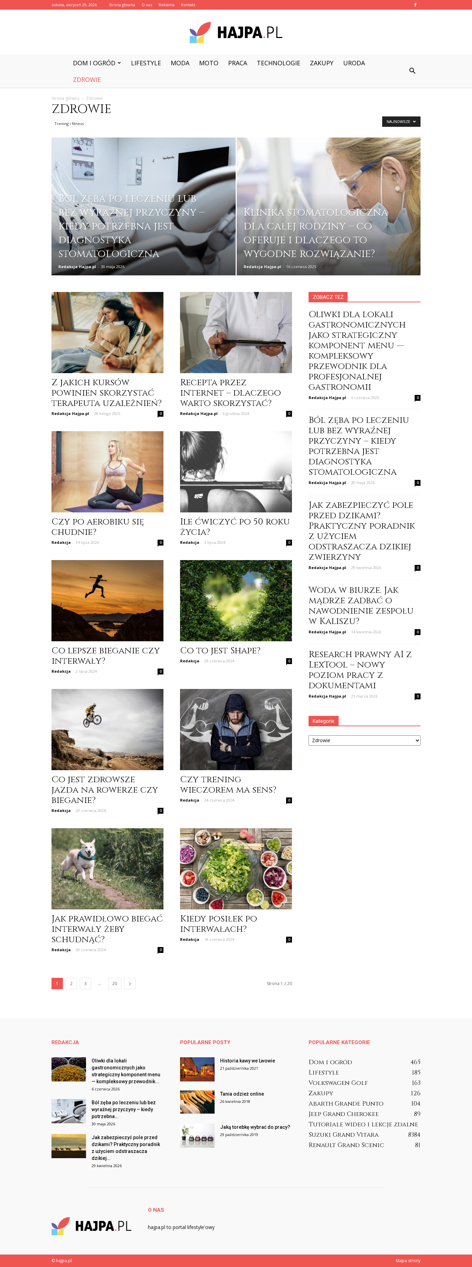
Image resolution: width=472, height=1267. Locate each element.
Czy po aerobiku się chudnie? (97, 527)
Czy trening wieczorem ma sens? (228, 785)
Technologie (278, 63)
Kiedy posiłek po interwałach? (218, 924)
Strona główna (122, 4)
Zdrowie (87, 79)
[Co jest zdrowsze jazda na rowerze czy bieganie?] (107, 729)
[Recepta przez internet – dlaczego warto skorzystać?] (236, 332)
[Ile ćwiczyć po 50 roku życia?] (236, 471)
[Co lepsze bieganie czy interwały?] (107, 600)
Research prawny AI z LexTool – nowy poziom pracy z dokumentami (360, 670)
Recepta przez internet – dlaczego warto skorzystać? (230, 393)
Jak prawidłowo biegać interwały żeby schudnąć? (107, 929)
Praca (237, 63)
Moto (208, 63)
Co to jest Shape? (220, 651)
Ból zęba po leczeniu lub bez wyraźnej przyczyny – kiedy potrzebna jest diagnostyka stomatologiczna (359, 446)
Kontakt (188, 4)
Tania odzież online (242, 1094)
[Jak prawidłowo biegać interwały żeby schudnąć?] (107, 868)
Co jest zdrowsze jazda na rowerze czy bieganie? (104, 790)
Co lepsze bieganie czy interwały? (105, 656)
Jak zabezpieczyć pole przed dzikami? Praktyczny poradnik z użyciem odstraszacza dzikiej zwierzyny (362, 531)
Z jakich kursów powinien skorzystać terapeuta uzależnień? (106, 393)
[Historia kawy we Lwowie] (197, 1069)
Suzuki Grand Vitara (344, 1135)
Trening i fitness (69, 123)
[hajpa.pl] (236, 32)
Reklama (166, 4)
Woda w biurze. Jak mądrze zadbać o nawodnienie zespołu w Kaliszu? (361, 605)
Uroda (354, 63)
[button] (412, 71)
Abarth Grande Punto (346, 1103)
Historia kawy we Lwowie (247, 1060)
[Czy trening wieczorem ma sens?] (236, 729)
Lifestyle (146, 63)
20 (114, 983)
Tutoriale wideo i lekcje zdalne (363, 1124)
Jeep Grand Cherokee (344, 1114)
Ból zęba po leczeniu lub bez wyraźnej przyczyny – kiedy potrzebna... (124, 1109)
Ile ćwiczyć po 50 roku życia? (235, 527)
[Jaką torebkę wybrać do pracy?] (197, 1136)
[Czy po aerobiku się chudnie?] (107, 471)
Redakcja (61, 542)
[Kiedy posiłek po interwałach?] (236, 868)
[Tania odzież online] (197, 1102)
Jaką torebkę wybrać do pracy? (255, 1127)
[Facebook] (415, 5)
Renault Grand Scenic (346, 1145)
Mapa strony (408, 1261)
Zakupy (321, 63)
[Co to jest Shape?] (236, 600)
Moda (180, 63)
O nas (147, 4)
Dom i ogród (94, 63)
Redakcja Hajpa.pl (77, 266)
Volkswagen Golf (338, 1083)
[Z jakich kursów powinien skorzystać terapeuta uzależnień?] (107, 332)
